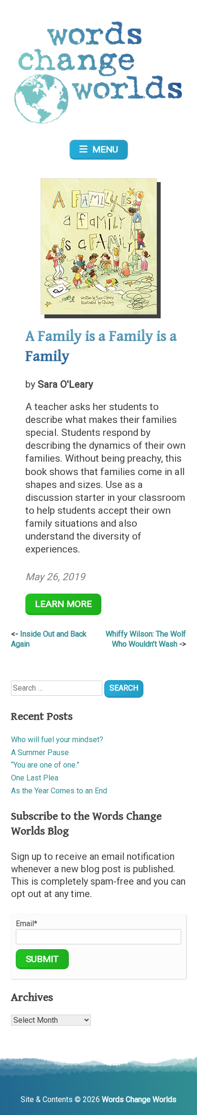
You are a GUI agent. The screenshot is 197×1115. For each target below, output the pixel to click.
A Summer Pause (40, 752)
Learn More (63, 603)
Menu (103, 149)
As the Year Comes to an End (59, 790)
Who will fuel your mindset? (57, 739)
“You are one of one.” (45, 764)
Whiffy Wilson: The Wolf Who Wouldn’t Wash (146, 639)
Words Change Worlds (139, 1099)
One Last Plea (34, 777)
